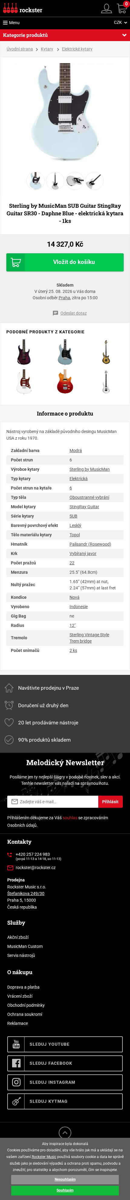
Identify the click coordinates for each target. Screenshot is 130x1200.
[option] (65, 113)
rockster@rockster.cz (36, 867)
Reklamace (17, 1023)
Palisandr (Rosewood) (90, 544)
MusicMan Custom (25, 946)
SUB (73, 516)
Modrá (76, 450)
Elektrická (79, 478)
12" (73, 625)
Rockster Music (44, 1157)
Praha (64, 297)
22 (72, 562)
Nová (75, 597)
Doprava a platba (23, 987)
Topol (75, 534)
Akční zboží (17, 937)
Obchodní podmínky (26, 1005)
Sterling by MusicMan (90, 469)
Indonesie (79, 606)
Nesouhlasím (65, 1179)
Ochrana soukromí (24, 1014)
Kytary (47, 49)
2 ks (73, 650)
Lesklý (75, 525)
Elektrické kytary (77, 49)
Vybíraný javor (83, 553)
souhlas (70, 817)
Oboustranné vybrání (89, 497)
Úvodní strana (20, 49)
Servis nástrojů (21, 955)
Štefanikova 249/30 (25, 893)
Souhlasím (65, 1190)
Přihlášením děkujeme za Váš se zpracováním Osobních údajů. (57, 821)
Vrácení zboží (19, 996)
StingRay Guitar (84, 506)
